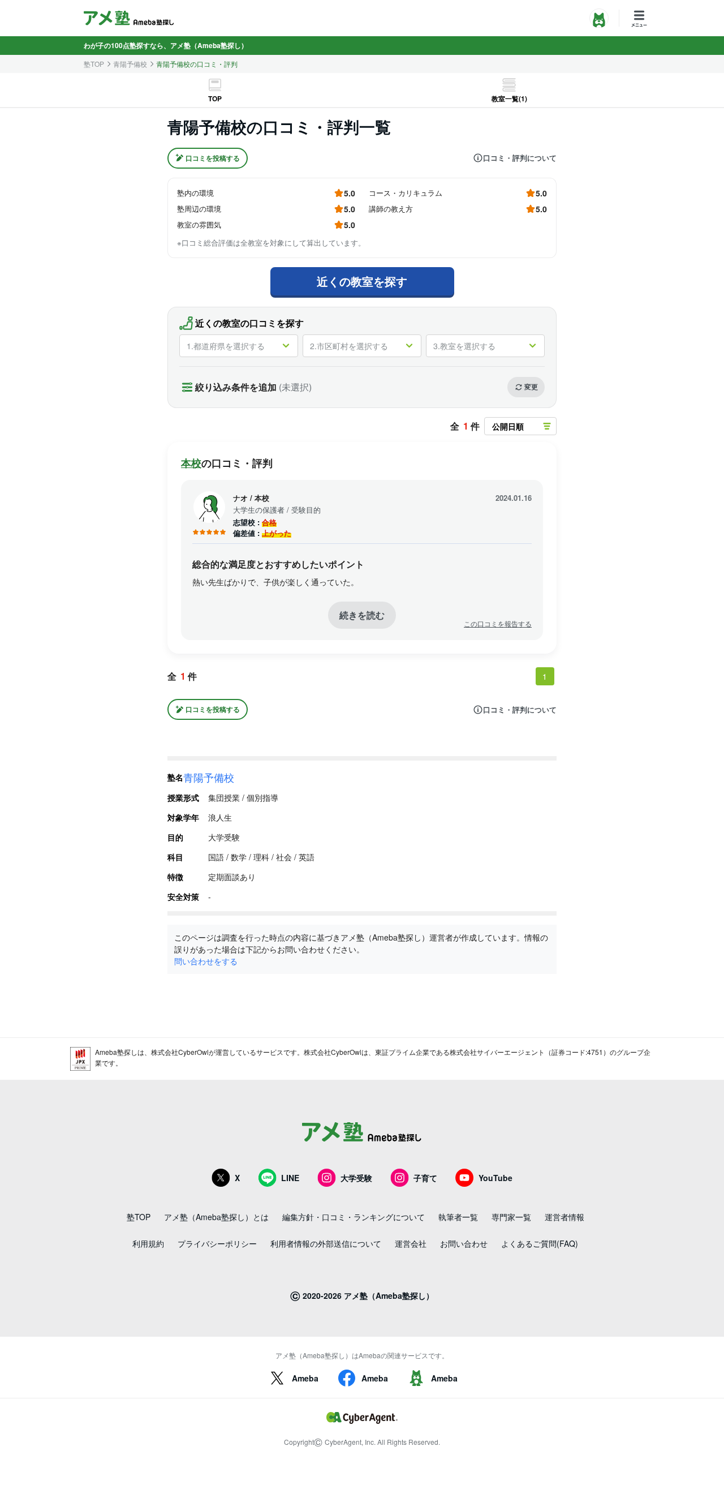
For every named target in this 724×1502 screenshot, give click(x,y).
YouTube (495, 1177)
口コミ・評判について (520, 158)
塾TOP (94, 63)
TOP (215, 98)
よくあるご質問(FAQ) (539, 1243)
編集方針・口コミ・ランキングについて (353, 1216)
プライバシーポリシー (217, 1243)
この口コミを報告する (498, 623)
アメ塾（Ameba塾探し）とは (216, 1216)
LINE (290, 1177)
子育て (425, 1177)
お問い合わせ (464, 1243)
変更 (531, 386)
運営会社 (410, 1243)
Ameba (305, 1378)
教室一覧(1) (509, 98)
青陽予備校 (130, 63)
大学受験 (356, 1177)
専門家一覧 (511, 1216)
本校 (191, 463)
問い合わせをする (206, 961)
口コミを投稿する (213, 158)
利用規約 (148, 1243)
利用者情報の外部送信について (325, 1243)
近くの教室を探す (362, 281)
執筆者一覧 (458, 1216)
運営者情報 (564, 1216)
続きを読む (362, 614)
